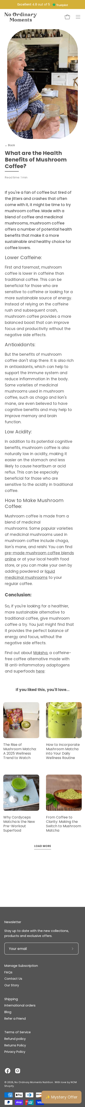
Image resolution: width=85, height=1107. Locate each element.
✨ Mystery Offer (61, 1097)
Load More (42, 846)
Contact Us (13, 978)
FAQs (8, 972)
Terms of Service (17, 1032)
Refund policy (15, 1039)
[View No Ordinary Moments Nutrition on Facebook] (7, 1071)
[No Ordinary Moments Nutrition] (20, 17)
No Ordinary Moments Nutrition (34, 1082)
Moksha (40, 652)
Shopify (9, 1086)
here (40, 671)
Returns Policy (15, 1045)
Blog (7, 1012)
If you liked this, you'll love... (43, 689)
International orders (20, 1005)
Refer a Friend (15, 1018)
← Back (10, 145)
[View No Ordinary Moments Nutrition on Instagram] (17, 1071)
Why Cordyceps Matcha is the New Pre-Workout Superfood (19, 824)
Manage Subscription (21, 965)
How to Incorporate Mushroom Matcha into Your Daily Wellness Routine (63, 751)
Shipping (11, 999)
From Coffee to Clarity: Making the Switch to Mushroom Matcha (63, 824)
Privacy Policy (14, 1052)
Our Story (11, 985)
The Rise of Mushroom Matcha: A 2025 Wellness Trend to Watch (19, 751)
